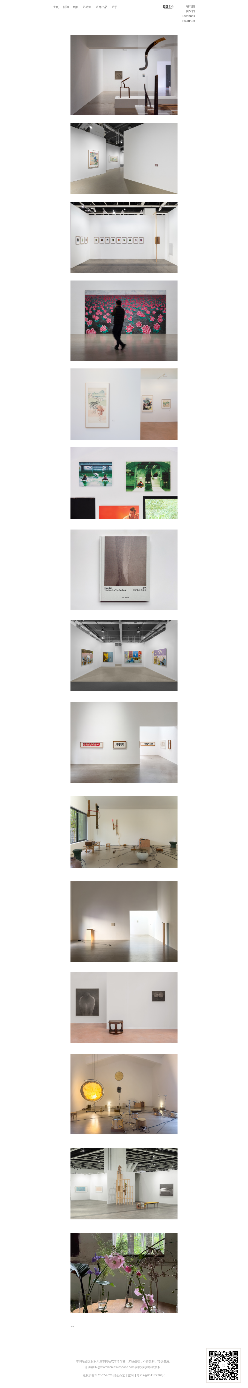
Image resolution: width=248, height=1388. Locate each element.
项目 (76, 7)
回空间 (190, 11)
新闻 (66, 7)
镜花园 (190, 6)
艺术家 (87, 7)
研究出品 (101, 7)
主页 (56, 7)
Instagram (188, 21)
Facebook (188, 16)
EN (171, 6)
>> (72, 1326)
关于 (114, 7)
